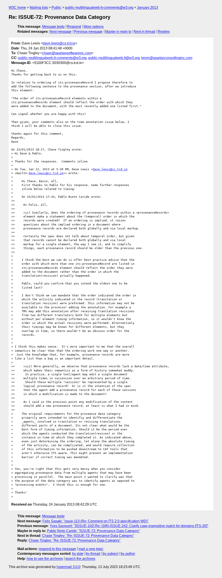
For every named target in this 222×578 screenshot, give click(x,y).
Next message (60, 31)
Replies (164, 31)
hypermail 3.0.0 (68, 567)
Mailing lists (39, 7)
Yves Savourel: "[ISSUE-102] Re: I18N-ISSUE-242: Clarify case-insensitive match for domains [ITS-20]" (129, 526)
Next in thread (144, 31)
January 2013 (147, 7)
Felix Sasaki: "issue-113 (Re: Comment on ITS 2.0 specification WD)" (95, 521)
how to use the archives (45, 558)
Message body (53, 26)
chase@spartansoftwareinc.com (66, 53)
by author (128, 553)
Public (56, 7)
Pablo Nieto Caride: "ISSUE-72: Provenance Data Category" (93, 531)
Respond (74, 26)
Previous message (88, 31)
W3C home (17, 7)
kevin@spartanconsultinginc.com (166, 58)
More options (94, 26)
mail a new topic (90, 549)
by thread (93, 553)
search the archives (80, 558)
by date (77, 553)
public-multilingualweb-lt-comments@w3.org (99, 7)
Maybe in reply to (118, 31)
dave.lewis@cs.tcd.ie (59, 43)
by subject (110, 553)
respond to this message (57, 549)
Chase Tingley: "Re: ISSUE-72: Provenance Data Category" (88, 535)
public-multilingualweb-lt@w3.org (114, 58)
